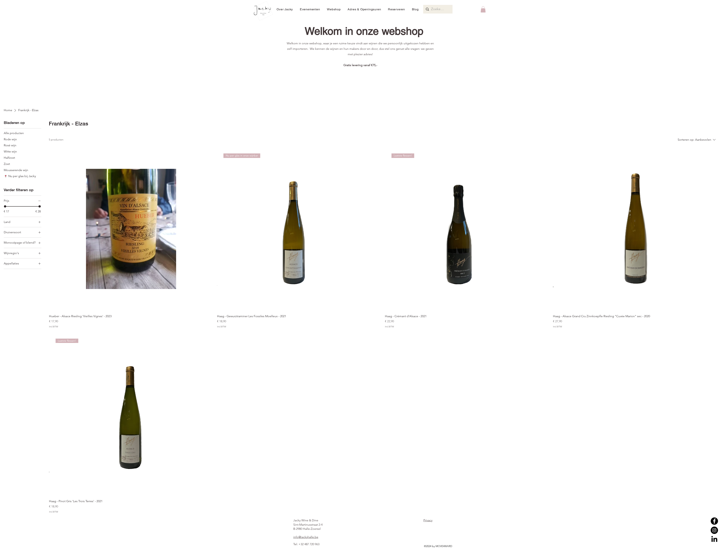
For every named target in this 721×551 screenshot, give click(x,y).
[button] (483, 9)
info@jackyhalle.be (305, 537)
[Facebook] (714, 521)
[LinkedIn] (714, 539)
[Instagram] (714, 530)
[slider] (5, 206)
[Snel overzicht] (131, 229)
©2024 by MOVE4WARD (438, 546)
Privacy (427, 520)
